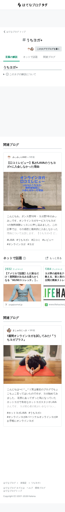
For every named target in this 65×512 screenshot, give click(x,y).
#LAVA (10, 239)
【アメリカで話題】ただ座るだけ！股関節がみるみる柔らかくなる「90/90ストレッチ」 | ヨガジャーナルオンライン (22, 277)
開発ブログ (40, 488)
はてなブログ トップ (16, 31)
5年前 (32, 157)
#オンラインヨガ (16, 244)
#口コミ (35, 239)
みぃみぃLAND (19, 157)
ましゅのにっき (19, 330)
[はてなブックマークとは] (24, 258)
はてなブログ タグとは (14, 488)
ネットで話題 (30, 56)
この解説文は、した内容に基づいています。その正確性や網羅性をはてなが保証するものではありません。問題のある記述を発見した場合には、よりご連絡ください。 (19, 75)
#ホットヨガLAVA (17, 412)
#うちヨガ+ (22, 239)
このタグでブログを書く (48, 49)
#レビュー (48, 239)
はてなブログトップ (12, 490)
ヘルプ (30, 488)
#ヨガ (31, 244)
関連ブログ (49, 56)
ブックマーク (14, 269)
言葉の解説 (11, 56)
